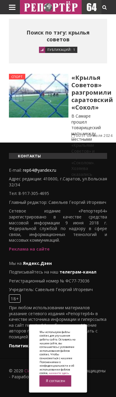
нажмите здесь (59, 373)
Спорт (17, 76)
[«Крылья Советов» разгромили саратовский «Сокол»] (38, 96)
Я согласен (55, 380)
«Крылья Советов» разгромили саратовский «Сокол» (92, 92)
